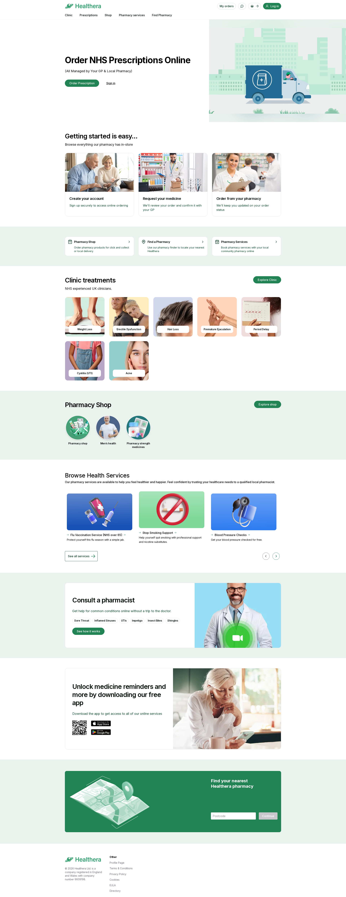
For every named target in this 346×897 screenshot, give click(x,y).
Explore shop (268, 404)
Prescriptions (88, 15)
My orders (227, 6)
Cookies (114, 879)
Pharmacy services (132, 15)
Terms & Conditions (121, 868)
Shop (108, 15)
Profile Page (117, 862)
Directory (115, 890)
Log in (274, 6)
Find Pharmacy (162, 15)
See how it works (88, 631)
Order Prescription (82, 83)
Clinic (68, 15)
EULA (113, 885)
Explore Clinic (267, 280)
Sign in (110, 83)
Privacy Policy (118, 874)
